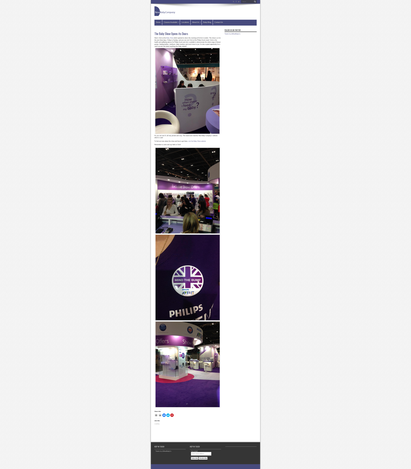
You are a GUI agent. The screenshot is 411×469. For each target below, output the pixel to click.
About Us (195, 22)
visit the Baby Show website (197, 141)
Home (158, 22)
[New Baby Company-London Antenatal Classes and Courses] (165, 14)
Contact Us (218, 22)
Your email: (194, 451)
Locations (185, 22)
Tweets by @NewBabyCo (232, 34)
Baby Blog (207, 22)
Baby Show (169, 38)
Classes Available (170, 22)
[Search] (255, 1)
